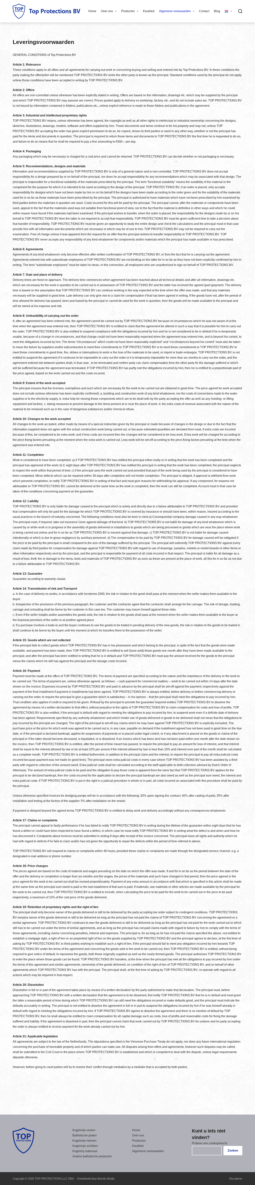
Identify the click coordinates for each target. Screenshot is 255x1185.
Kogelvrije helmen (84, 1140)
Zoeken (233, 1150)
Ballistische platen (84, 1135)
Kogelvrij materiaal (84, 1151)
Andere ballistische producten (92, 1156)
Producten (128, 11)
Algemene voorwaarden (175, 11)
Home (92, 11)
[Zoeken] (240, 11)
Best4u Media (106, 1178)
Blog (217, 11)
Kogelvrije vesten (83, 1130)
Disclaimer (235, 1178)
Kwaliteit (148, 11)
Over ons (107, 11)
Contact (204, 11)
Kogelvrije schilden (85, 1145)
